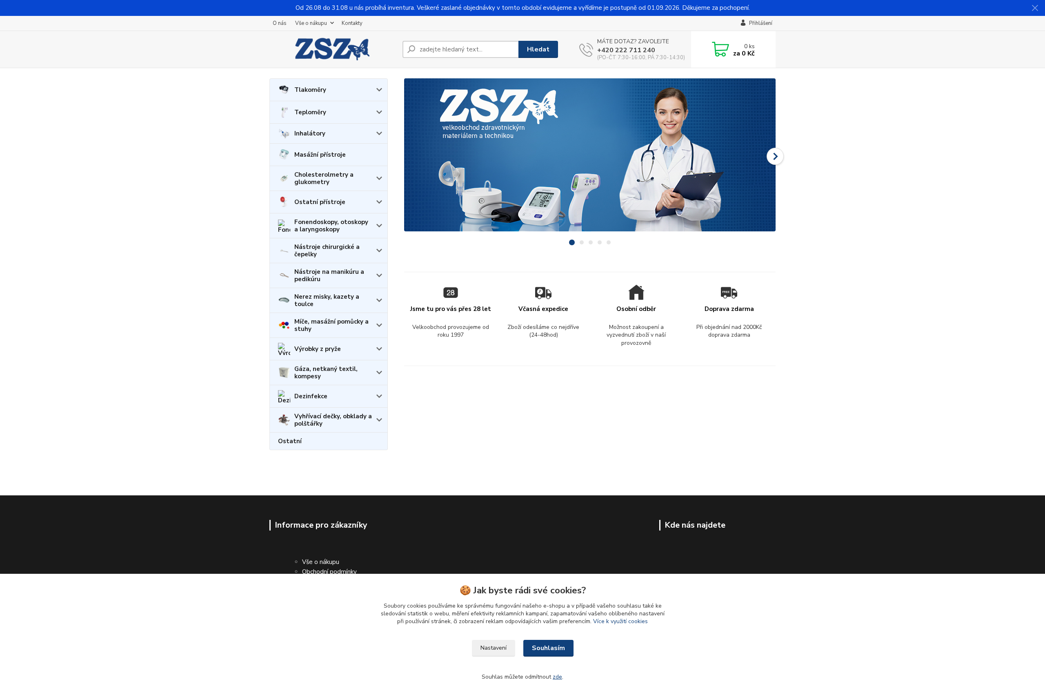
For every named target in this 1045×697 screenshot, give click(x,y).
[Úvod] (332, 49)
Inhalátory (309, 133)
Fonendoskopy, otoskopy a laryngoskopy (331, 225)
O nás (280, 23)
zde (557, 677)
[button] (775, 156)
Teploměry (310, 112)
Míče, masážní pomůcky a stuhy (331, 325)
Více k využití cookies (620, 621)
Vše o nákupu (311, 23)
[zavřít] (1034, 8)
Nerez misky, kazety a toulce (326, 300)
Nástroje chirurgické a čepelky (327, 250)
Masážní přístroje (320, 155)
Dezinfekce (310, 396)
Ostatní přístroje (319, 202)
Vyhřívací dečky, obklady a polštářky (333, 420)
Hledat (538, 49)
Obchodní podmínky (329, 572)
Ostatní (290, 441)
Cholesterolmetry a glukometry (324, 178)
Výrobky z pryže (317, 349)
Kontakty (352, 23)
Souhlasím (548, 648)
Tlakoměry (310, 90)
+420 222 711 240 (626, 50)
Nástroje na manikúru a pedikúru (329, 275)
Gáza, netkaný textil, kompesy (326, 372)
